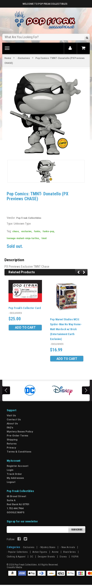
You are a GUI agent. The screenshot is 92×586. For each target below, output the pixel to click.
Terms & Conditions (19, 451)
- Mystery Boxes (47, 547)
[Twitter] (25, 539)
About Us (12, 423)
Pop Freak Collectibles (28, 218)
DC (31, 556)
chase (15, 231)
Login (10, 470)
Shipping (12, 439)
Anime (55, 552)
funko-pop (49, 231)
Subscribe (76, 529)
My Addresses (15, 478)
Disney (63, 556)
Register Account (17, 466)
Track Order (14, 474)
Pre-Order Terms (17, 435)
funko (37, 231)
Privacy (11, 447)
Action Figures (39, 552)
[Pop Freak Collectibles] (46, 20)
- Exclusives (23, 58)
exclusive (26, 231)
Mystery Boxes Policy (20, 431)
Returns (12, 443)
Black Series (69, 552)
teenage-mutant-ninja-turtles (23, 238)
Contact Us (14, 419)
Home (7, 58)
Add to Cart (25, 327)
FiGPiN (74, 556)
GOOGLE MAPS (15, 512)
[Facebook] (19, 539)
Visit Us (11, 415)
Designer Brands (46, 556)
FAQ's (10, 427)
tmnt (44, 238)
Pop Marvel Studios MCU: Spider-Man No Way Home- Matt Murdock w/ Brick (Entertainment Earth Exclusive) (66, 329)
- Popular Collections (17, 552)
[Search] (87, 37)
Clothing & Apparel (16, 556)
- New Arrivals (67, 547)
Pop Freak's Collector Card (24, 308)
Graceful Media (14, 567)
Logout (11, 482)
